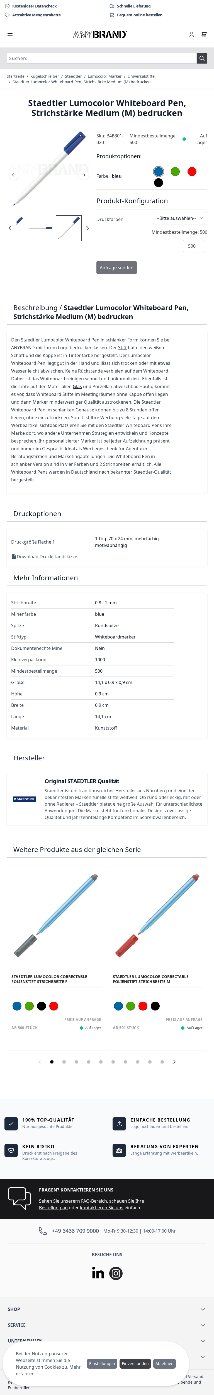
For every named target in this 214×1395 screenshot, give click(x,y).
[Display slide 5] (101, 1062)
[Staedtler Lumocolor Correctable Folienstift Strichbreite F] (56, 915)
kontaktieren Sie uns (101, 1208)
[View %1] (69, 228)
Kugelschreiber (44, 76)
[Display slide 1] (52, 1062)
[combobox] (102, 58)
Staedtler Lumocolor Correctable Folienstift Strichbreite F (49, 979)
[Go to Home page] (100, 34)
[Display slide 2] (64, 1062)
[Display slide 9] (150, 1062)
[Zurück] (14, 175)
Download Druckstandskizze (47, 557)
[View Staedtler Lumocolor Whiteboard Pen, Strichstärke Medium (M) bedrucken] (40, 228)
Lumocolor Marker (105, 76)
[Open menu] (10, 33)
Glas (77, 386)
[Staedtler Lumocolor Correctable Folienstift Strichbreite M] (158, 915)
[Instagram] (116, 1273)
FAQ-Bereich (94, 1201)
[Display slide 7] (125, 1062)
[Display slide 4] (88, 1062)
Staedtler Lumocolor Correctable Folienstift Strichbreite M (151, 979)
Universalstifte (141, 76)
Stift (122, 348)
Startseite (16, 76)
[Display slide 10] (162, 1062)
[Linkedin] (98, 1273)
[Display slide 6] (113, 1062)
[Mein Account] (191, 34)
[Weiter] (84, 175)
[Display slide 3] (76, 1062)
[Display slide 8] (138, 1062)
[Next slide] (174, 1062)
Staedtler (73, 76)
